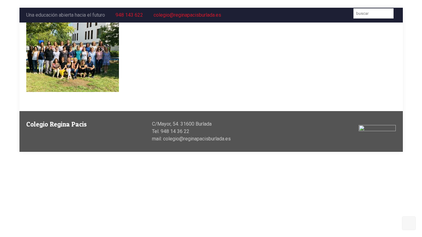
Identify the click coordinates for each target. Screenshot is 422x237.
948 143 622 (129, 15)
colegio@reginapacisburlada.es (187, 15)
